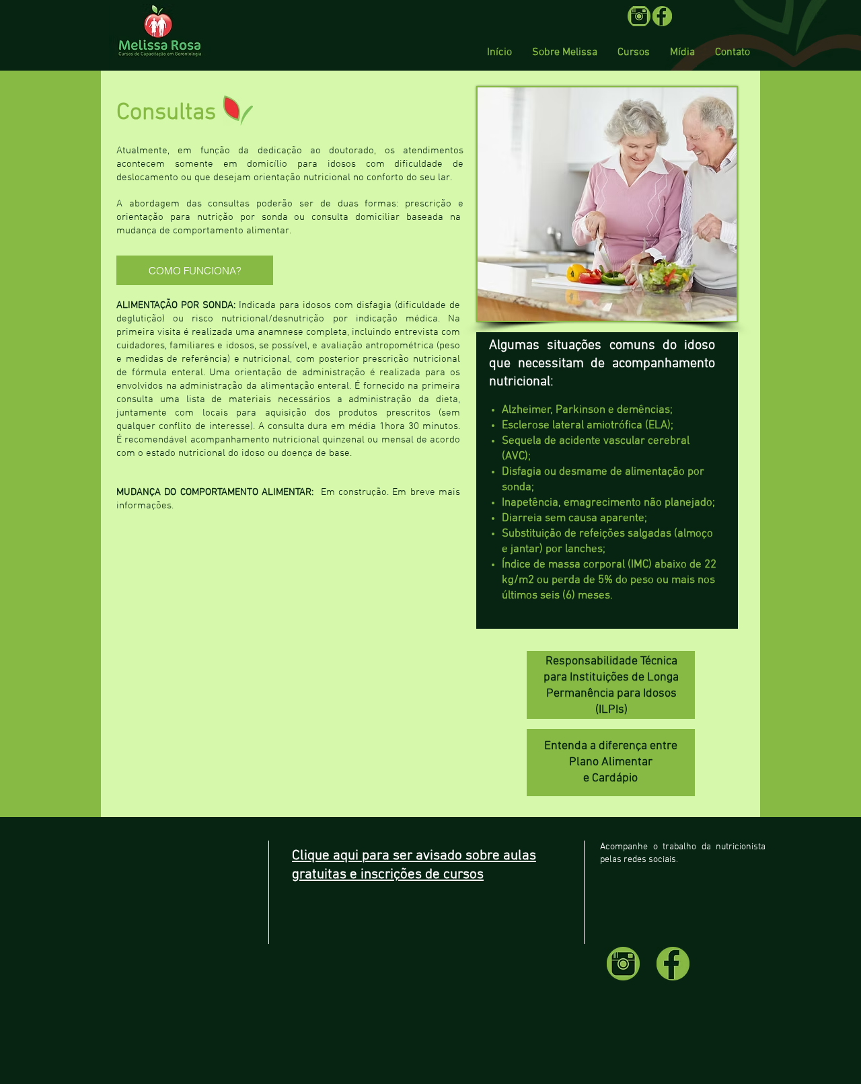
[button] (633, 52)
